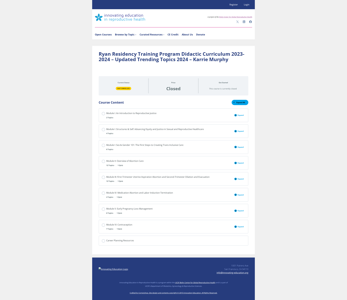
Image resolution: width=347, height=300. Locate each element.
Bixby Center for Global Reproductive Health (235, 17)
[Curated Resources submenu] (163, 34)
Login (246, 4)
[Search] (249, 34)
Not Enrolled (123, 88)
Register (233, 4)
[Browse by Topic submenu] (135, 34)
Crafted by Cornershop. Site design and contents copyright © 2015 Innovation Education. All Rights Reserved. (173, 293)
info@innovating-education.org (232, 272)
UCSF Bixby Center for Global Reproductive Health (195, 282)
